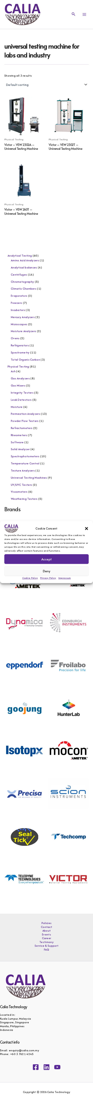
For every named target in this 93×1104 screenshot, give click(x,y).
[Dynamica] (24, 622)
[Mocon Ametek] (68, 750)
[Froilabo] (68, 665)
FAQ (46, 950)
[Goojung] (24, 708)
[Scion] (68, 793)
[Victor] (68, 879)
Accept (46, 559)
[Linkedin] (46, 1067)
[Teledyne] (24, 879)
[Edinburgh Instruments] (68, 622)
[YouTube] (57, 1067)
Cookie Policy (30, 578)
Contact (46, 927)
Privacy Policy (48, 578)
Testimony (46, 942)
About (46, 931)
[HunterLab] (68, 708)
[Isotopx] (24, 750)
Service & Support (46, 946)
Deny (46, 571)
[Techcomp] (68, 836)
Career (46, 938)
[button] (86, 528)
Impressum (64, 578)
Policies (46, 923)
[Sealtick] (24, 836)
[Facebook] (35, 1067)
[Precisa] (24, 793)
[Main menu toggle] (84, 14)
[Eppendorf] (24, 665)
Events (46, 935)
